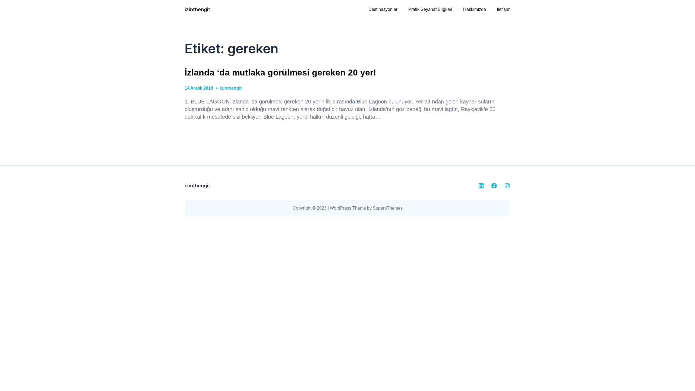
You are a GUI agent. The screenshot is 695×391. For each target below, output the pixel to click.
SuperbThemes (388, 208)
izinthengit (197, 9)
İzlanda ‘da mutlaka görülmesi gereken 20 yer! (280, 72)
